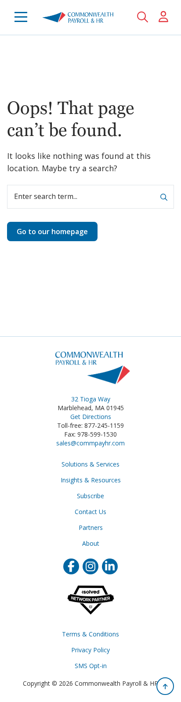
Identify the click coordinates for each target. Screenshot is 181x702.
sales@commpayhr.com (90, 443)
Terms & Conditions (90, 634)
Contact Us (90, 511)
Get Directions (90, 416)
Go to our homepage (52, 231)
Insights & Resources (91, 480)
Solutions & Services (90, 464)
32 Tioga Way (90, 399)
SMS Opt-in (91, 666)
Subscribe (90, 496)
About (90, 543)
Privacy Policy (90, 650)
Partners (91, 527)
